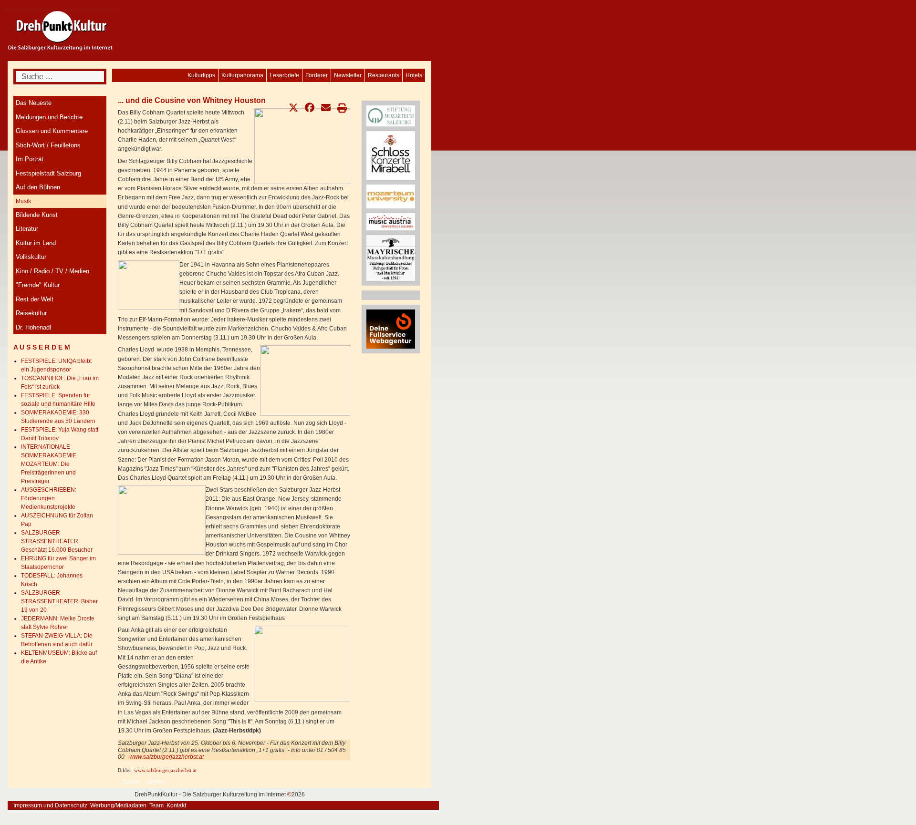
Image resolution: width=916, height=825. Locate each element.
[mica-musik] (390, 221)
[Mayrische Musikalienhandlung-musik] (390, 257)
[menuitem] (414, 75)
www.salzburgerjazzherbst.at (166, 756)
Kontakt (176, 805)
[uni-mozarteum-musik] (390, 196)
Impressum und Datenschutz (50, 805)
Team (156, 805)
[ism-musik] (390, 115)
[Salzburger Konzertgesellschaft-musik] (390, 155)
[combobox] (60, 76)
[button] (293, 108)
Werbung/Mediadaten (118, 805)
